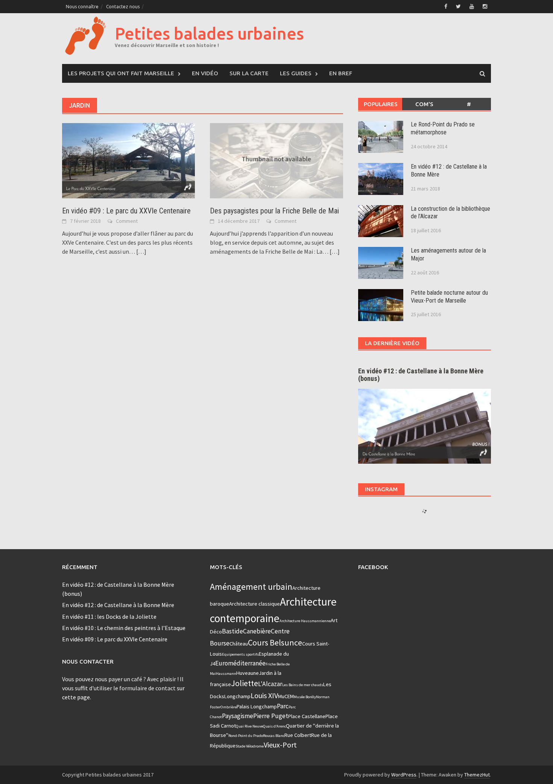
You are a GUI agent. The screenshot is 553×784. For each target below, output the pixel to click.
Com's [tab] (424, 104)
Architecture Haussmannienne (305, 620)
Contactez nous (123, 6)
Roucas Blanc (273, 735)
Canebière (257, 631)
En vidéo (205, 73)
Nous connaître (82, 6)
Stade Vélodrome (249, 746)
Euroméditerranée (240, 663)
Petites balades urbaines (209, 33)
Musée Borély (305, 696)
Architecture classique (254, 603)
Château (238, 643)
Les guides (295, 73)
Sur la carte (249, 73)
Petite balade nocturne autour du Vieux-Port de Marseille (449, 296)
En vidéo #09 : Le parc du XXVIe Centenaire (126, 210)
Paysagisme (237, 716)
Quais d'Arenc (274, 726)
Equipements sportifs (240, 654)
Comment (127, 221)
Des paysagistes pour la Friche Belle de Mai (274, 210)
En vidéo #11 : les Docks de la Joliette (109, 616)
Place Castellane (306, 716)
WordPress (403, 774)
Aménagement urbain (251, 586)
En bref (340, 73)
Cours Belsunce (275, 642)
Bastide (232, 631)
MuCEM (286, 696)
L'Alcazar (270, 684)
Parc (283, 706)
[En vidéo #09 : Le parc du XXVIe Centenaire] (128, 160)
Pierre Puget (270, 716)
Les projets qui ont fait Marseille (121, 73)
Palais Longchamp (257, 706)
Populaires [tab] (381, 104)
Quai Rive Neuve (249, 726)
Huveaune (247, 673)
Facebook (373, 567)
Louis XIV (264, 695)
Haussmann (226, 673)
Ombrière (228, 707)
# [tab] (469, 104)
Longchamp (237, 696)
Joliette (244, 683)
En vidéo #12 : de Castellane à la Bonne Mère (118, 605)
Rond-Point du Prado (245, 735)
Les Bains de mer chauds (302, 684)
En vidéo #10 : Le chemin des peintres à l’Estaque (123, 628)
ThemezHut (477, 774)
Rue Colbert (297, 735)
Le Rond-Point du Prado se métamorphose (443, 128)
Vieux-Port (280, 744)
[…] (140, 251)
